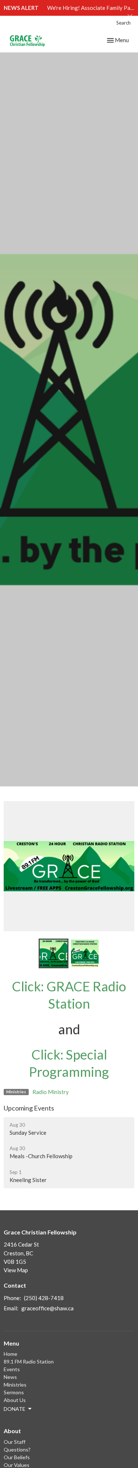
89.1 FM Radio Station (29, 1361)
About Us (15, 1400)
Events (12, 1369)
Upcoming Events (29, 1108)
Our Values (16, 1465)
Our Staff (14, 1442)
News (10, 1377)
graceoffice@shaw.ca (47, 1308)
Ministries (15, 1384)
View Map (16, 1270)
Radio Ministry (50, 1092)
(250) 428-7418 (44, 1298)
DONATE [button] (14, 1409)
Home (10, 1354)
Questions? (17, 1449)
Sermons (14, 1392)
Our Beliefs (17, 1457)
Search (123, 23)
